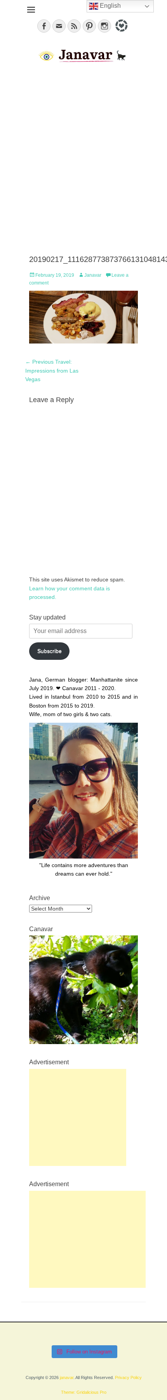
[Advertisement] (83, 159)
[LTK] (120, 33)
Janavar (92, 275)
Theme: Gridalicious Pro (83, 1392)
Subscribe (49, 651)
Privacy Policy (128, 1377)
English (109, 5)
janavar (66, 1377)
